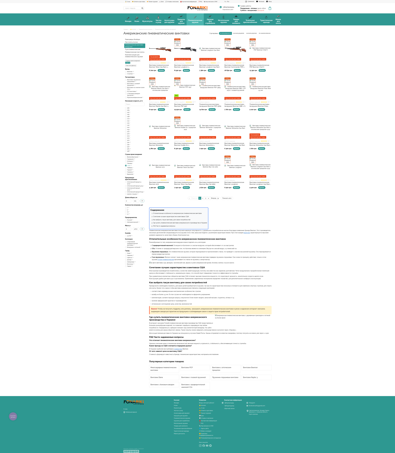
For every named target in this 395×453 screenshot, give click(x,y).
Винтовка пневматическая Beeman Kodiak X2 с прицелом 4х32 (184, 145)
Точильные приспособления (250, 21)
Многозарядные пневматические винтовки (163, 369)
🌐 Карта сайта (204, 428)
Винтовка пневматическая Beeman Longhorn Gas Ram (209, 66)
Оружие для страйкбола (210, 21)
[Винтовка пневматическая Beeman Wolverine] (160, 128)
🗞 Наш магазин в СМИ (210, 1)
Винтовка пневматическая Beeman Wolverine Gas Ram (234, 144)
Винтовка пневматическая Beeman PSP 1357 (184, 105)
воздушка (247, 233)
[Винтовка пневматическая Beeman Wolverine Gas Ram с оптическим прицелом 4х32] (261, 128)
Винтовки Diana (156, 377)
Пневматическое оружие (195, 21)
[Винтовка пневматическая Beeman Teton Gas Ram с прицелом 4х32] (160, 49)
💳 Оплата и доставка (138, 1)
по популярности (225, 33)
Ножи (136, 21)
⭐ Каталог (202, 405)
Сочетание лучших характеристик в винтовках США (171, 216)
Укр (225, 1)
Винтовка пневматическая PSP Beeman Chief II (259, 66)
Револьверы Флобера (132, 39)
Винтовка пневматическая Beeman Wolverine (159, 144)
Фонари (128, 21)
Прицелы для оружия (181, 21)
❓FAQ (200, 1)
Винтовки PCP (187, 367)
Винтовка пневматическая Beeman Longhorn (234, 183)
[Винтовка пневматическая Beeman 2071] (160, 167)
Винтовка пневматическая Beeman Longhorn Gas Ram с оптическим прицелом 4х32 (260, 184)
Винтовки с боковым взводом (162, 385)
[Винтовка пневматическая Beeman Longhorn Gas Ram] (210, 49)
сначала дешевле (238, 33)
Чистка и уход (158, 21)
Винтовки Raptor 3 (250, 377)
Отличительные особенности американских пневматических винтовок (177, 213)
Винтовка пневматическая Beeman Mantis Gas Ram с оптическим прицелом (159, 106)
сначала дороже (251, 33)
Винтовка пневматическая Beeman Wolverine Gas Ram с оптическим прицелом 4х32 (260, 145)
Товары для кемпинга (236, 21)
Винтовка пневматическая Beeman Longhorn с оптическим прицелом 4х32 (184, 67)
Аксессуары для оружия (169, 21)
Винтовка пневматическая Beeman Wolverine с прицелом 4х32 (209, 145)
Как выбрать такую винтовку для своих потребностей (171, 220)
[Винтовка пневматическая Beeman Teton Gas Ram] (185, 167)
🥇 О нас (127, 1)
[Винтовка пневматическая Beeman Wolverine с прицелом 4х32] (210, 128)
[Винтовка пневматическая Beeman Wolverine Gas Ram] (235, 128)
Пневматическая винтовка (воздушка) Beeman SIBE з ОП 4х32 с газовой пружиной (235, 106)
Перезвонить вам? (227, 9)
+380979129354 (228, 7)
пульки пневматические (166, 259)
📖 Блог (161, 1)
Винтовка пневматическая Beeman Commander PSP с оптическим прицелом (234, 67)
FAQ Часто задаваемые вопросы (164, 226)
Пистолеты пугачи (131, 42)
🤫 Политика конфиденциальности (206, 434)
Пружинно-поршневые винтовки (225, 377)
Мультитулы (147, 21)
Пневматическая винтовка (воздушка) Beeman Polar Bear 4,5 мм (259, 106)
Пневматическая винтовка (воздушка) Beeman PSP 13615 (210, 105)
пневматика (178, 349)
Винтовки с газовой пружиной (193, 377)
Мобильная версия (131, 412)
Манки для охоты (278, 21)
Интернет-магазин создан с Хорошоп (133, 448)
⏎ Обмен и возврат (205, 431)
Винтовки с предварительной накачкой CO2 (193, 386)
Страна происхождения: (133, 60)
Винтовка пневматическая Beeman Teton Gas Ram (184, 183)
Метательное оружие (223, 21)
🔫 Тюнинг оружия (152, 1)
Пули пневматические (132, 49)
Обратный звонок (229, 408)
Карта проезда (253, 414)
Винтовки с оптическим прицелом (221, 369)
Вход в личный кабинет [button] (206, 403)
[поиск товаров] (142, 8)
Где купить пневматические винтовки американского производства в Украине (180, 223)
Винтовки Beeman (250, 367)
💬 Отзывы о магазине (172, 1)
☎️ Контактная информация (188, 1)
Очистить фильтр (131, 65)
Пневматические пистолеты (134, 52)
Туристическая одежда (266, 21)
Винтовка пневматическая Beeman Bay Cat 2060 (209, 183)
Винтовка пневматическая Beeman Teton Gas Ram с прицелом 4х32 (159, 67)
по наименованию (265, 33)
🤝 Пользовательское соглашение (210, 438)
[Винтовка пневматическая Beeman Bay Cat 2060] (210, 167)
